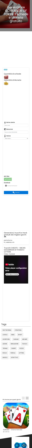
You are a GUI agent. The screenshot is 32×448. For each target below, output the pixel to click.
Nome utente (9, 122)
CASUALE (16, 339)
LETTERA (21, 353)
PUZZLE (22, 348)
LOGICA (5, 335)
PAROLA (13, 353)
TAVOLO (24, 344)
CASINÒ (13, 348)
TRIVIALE (5, 348)
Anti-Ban (6, 176)
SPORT (20, 335)
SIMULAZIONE (14, 344)
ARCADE (24, 339)
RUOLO (5, 353)
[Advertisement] (16, 50)
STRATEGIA (18, 330)
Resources (8, 129)
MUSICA (5, 357)
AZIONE (5, 344)
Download (7, 183)
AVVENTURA (6, 339)
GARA (12, 335)
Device (7, 136)
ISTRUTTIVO (14, 357)
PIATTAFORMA (7, 330)
